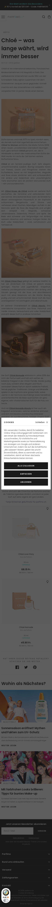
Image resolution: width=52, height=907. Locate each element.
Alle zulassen (26, 465)
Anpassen (26, 474)
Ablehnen (25, 482)
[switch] (5, 900)
